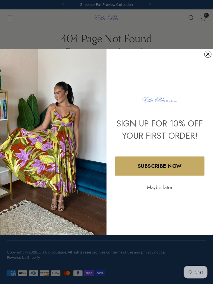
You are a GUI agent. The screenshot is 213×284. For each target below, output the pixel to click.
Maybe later (160, 187)
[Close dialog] (207, 54)
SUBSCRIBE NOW (160, 166)
